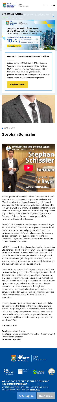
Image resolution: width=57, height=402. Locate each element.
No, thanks (46, 395)
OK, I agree (26, 395)
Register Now (17, 84)
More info (35, 389)
